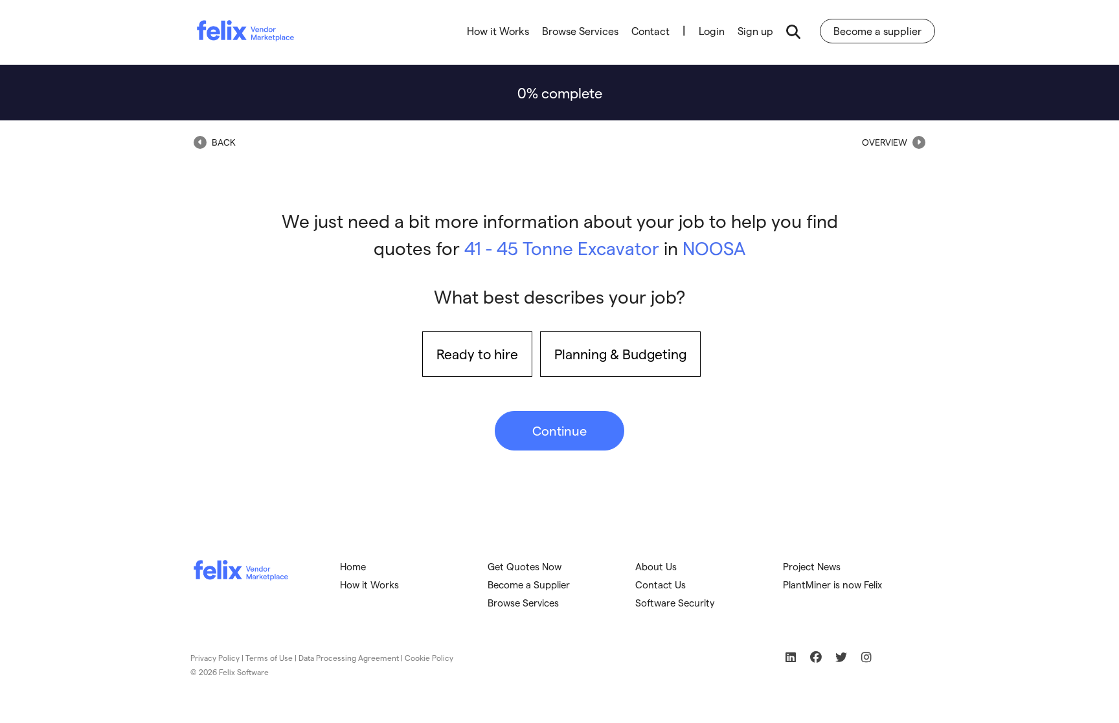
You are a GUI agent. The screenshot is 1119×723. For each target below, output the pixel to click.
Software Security (675, 602)
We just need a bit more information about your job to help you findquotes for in (560, 234)
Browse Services (580, 31)
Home (353, 566)
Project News (812, 566)
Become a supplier (877, 31)
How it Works (498, 31)
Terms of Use (269, 657)
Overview (885, 142)
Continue (559, 430)
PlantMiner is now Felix (832, 584)
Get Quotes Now (524, 566)
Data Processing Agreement (349, 657)
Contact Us (660, 584)
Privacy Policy (215, 657)
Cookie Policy (429, 657)
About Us (656, 566)
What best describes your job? (559, 296)
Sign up (755, 31)
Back (223, 142)
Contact (650, 31)
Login (712, 31)
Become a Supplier (529, 584)
